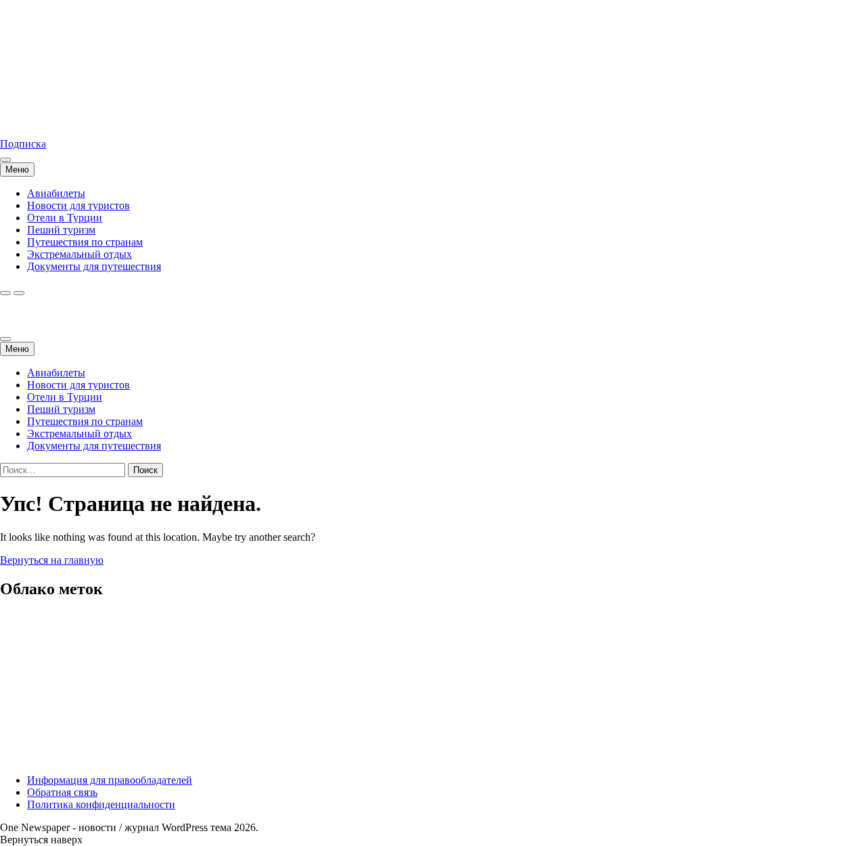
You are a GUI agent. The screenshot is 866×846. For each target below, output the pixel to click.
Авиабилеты (56, 193)
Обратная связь (62, 792)
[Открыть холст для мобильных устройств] (5, 339)
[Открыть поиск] (5, 293)
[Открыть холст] (5, 160)
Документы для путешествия (94, 266)
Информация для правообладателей (109, 780)
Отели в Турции (64, 217)
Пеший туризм (61, 230)
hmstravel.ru (26, 121)
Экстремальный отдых (79, 254)
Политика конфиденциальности (101, 804)
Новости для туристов (78, 205)
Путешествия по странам (85, 242)
